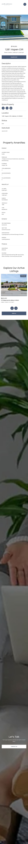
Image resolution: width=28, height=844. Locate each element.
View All (14, 313)
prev (12, 308)
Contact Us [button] (14, 746)
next (16, 308)
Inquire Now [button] (14, 57)
